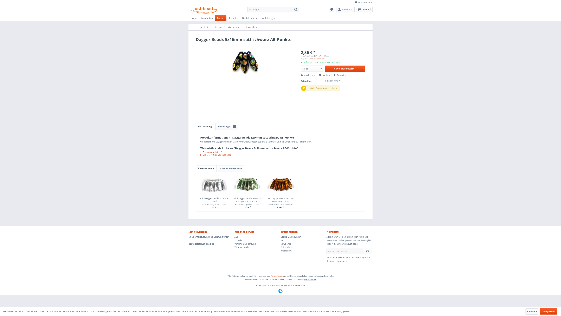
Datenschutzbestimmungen (352, 257)
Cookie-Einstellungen (290, 236)
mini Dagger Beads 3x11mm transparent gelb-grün (247, 200)
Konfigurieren (548, 311)
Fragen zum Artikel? (212, 152)
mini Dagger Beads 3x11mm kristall (214, 200)
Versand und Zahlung (245, 243)
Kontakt (238, 240)
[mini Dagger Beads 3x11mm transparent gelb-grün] (247, 185)
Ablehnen (532, 311)
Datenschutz (286, 247)
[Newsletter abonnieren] (367, 251)
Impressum (286, 250)
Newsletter (285, 243)
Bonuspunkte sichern (326, 88)
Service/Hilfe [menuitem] (363, 2)
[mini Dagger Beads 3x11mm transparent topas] (280, 185)
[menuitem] (273, 9)
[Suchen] (296, 9)
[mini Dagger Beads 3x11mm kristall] (214, 185)
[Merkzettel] (332, 9)
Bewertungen (226, 126)
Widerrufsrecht (241, 247)
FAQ (282, 240)
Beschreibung (205, 126)
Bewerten (341, 75)
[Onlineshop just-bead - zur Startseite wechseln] (203, 10)
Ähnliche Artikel (206, 168)
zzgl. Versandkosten (318, 58)
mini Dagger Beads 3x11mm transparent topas (280, 200)
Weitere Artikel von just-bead (216, 154)
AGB (236, 236)
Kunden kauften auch (231, 168)
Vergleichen (309, 75)
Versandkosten (277, 276)
